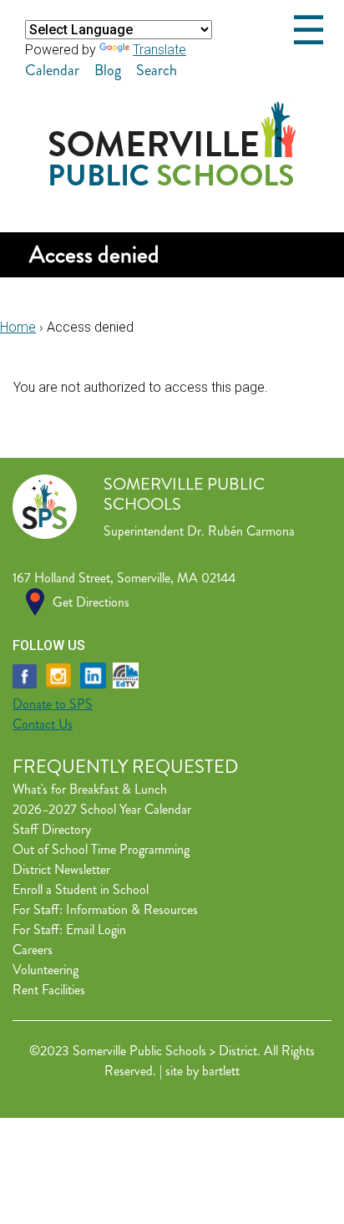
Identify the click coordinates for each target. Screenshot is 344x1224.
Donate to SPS (53, 704)
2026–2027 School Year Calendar (102, 809)
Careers (33, 949)
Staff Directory (52, 829)
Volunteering (45, 969)
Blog (107, 70)
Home (18, 327)
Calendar (52, 70)
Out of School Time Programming (101, 849)
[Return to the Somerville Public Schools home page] (172, 181)
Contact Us (43, 724)
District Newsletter (61, 869)
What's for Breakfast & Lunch (90, 789)
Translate (159, 50)
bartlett (221, 1070)
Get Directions (91, 602)
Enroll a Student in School (81, 889)
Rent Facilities (49, 989)
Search (156, 70)
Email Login (96, 929)
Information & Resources (132, 909)
